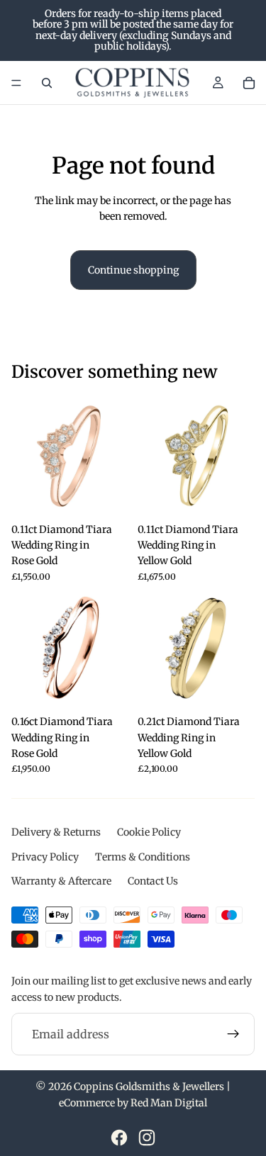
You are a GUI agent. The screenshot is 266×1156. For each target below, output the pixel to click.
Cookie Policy (149, 832)
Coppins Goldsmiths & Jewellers (149, 1086)
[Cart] (249, 83)
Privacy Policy (45, 857)
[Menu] (16, 83)
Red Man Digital (169, 1102)
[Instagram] (147, 1137)
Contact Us (153, 881)
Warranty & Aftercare (61, 881)
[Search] (46, 83)
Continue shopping (133, 270)
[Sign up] (233, 1034)
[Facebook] (119, 1137)
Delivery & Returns (56, 832)
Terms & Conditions (142, 857)
